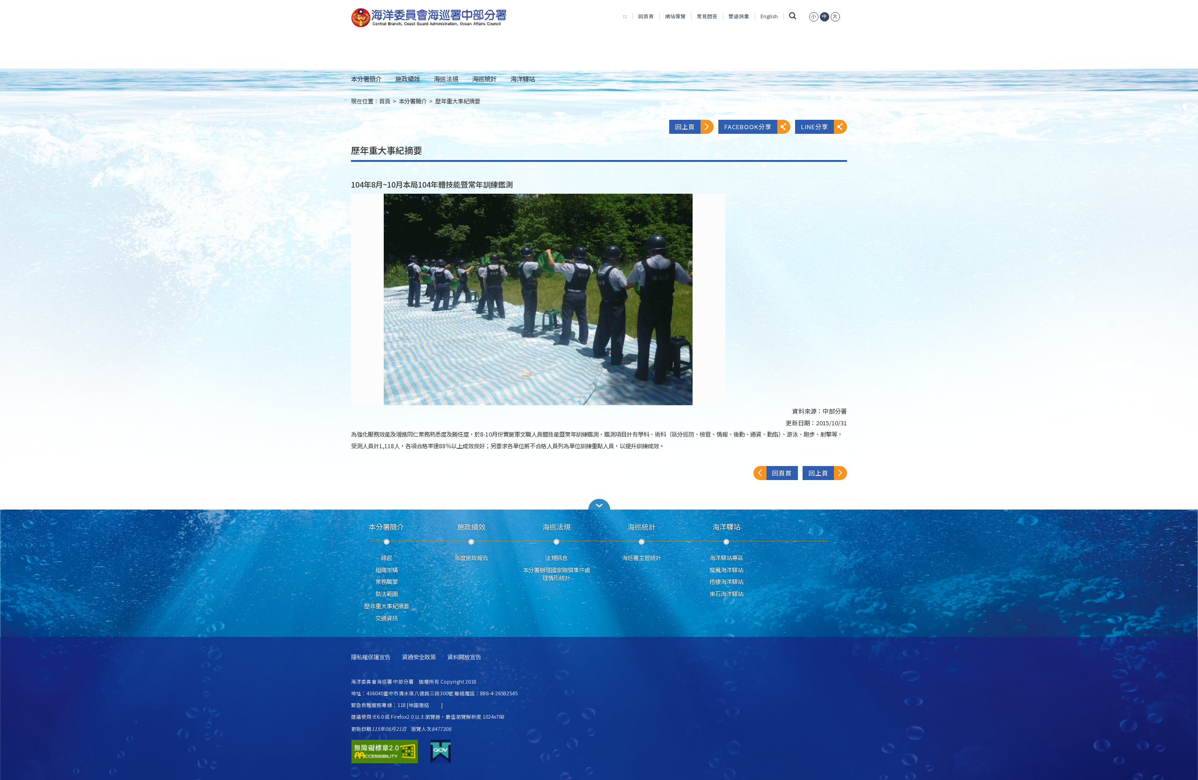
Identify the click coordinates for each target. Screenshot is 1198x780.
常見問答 (707, 16)
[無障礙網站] (384, 751)
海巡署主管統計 (641, 558)
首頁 (384, 101)
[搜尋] (792, 16)
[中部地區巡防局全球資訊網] (429, 18)
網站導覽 (675, 16)
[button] (599, 504)
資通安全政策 (419, 657)
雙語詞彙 (739, 16)
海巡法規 (446, 78)
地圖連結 (419, 704)
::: (625, 16)
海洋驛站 (523, 78)
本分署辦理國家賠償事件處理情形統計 (556, 574)
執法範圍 (386, 594)
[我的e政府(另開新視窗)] (441, 751)
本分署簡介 (366, 78)
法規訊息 (556, 558)
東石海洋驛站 (726, 594)
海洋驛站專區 (726, 558)
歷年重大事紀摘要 (457, 101)
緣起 (386, 558)
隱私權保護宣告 (370, 657)
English (769, 16)
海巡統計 (484, 78)
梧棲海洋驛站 (726, 581)
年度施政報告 (471, 558)
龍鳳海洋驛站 (726, 570)
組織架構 (386, 570)
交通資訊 (386, 618)
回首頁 (646, 16)
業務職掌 (386, 581)
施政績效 (407, 78)
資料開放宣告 (464, 657)
